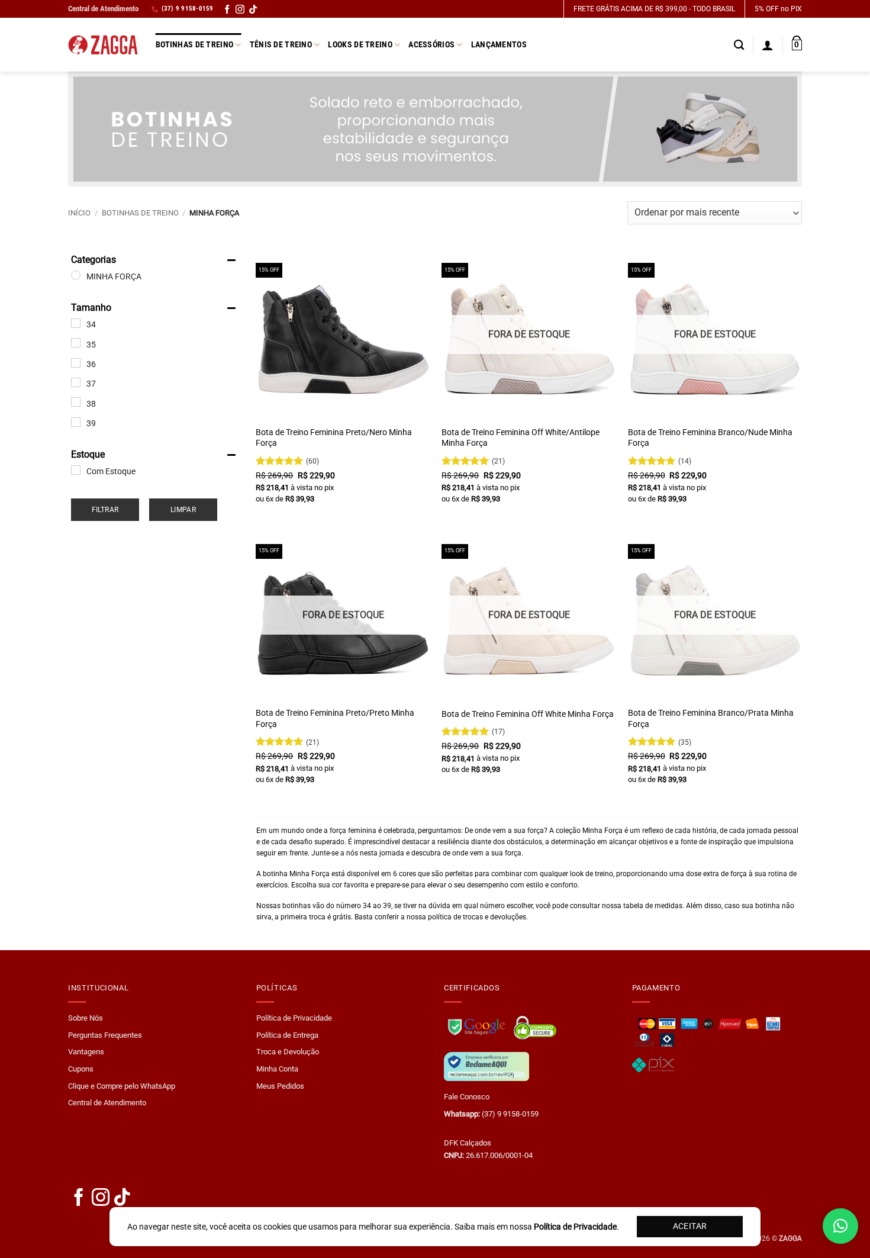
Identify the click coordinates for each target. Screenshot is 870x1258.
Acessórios (431, 45)
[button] (797, 45)
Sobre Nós (85, 1018)
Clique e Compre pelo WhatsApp (121, 1086)
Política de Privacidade (294, 1018)
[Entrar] (768, 45)
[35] (75, 343)
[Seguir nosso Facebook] (227, 11)
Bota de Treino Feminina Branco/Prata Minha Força (711, 718)
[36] (75, 363)
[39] (75, 422)
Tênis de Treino (281, 45)
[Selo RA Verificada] (486, 1065)
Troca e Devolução (287, 1051)
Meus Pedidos (280, 1086)
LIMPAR (183, 510)
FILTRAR (105, 510)
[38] (75, 402)
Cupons (81, 1068)
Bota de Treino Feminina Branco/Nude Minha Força (710, 438)
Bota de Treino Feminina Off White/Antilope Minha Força (521, 438)
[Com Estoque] (75, 470)
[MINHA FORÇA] (75, 275)
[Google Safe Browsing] (478, 1025)
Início (79, 212)
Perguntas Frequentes (105, 1035)
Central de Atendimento (103, 8)
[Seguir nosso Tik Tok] (253, 11)
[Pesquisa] (739, 45)
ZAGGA (790, 1238)
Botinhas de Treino (194, 45)
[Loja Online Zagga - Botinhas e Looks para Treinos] (103, 45)
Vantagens (86, 1051)
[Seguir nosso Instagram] (240, 11)
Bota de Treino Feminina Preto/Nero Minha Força (334, 438)
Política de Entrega (287, 1035)
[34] (75, 323)
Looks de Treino (360, 45)
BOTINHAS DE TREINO (140, 212)
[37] (75, 382)
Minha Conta (277, 1068)
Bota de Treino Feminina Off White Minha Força (528, 714)
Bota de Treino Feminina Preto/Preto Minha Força (335, 718)
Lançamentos (499, 45)
